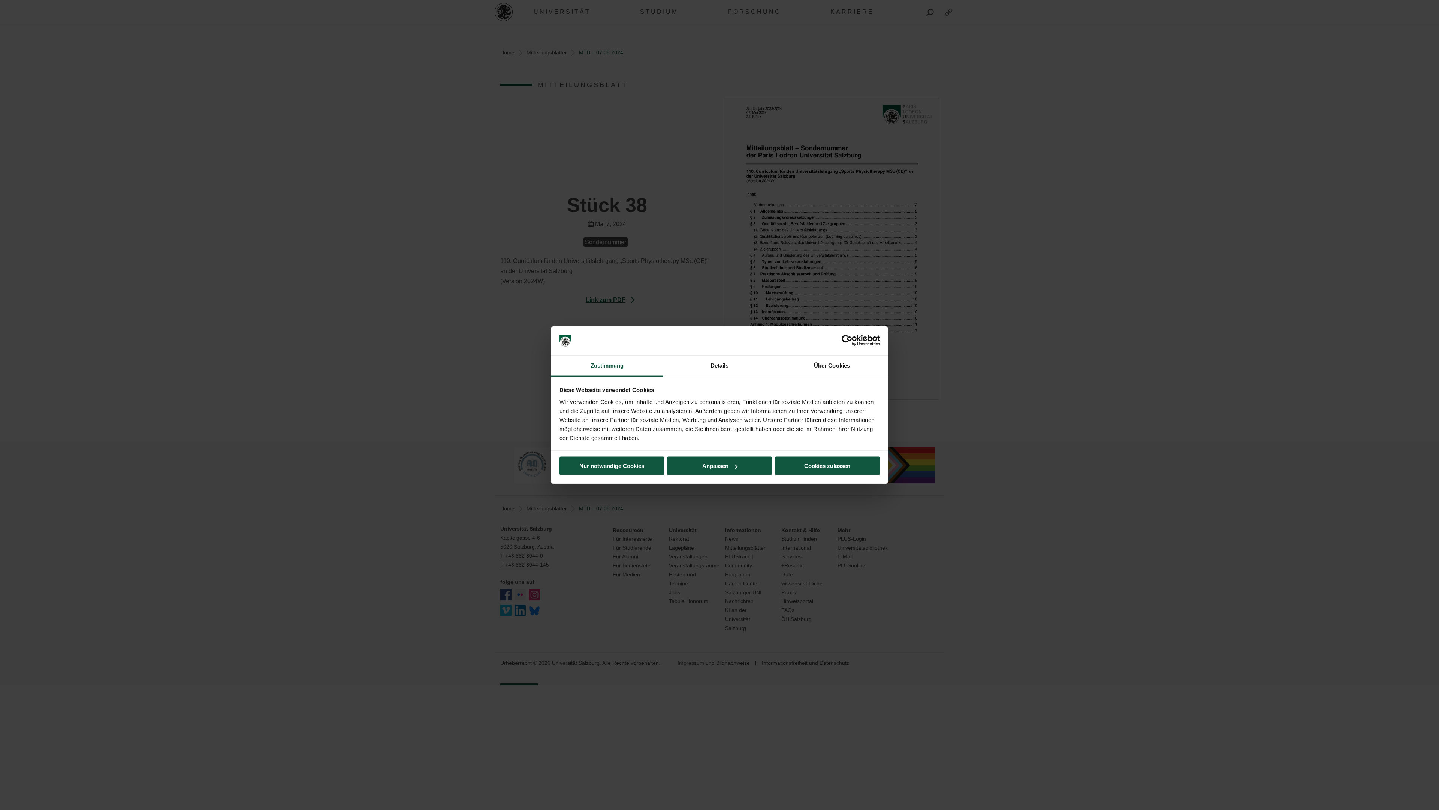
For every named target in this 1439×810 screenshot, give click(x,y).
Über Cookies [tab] (832, 365)
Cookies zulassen (827, 466)
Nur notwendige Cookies (611, 466)
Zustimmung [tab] (607, 365)
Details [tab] (720, 365)
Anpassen (715, 466)
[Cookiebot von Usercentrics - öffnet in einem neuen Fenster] (847, 340)
